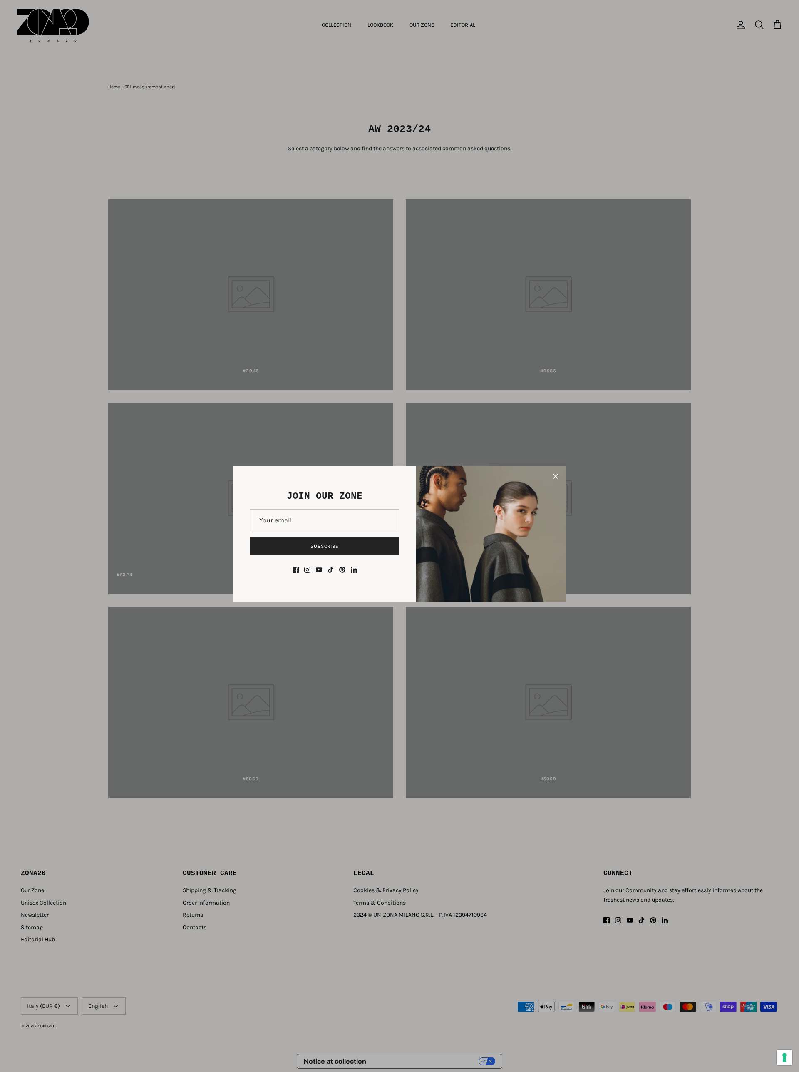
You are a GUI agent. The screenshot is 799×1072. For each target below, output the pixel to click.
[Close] (555, 476)
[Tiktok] (331, 570)
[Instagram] (307, 570)
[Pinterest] (342, 570)
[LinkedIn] (354, 570)
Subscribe (324, 546)
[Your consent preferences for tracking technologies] (784, 1057)
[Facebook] (296, 570)
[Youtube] (319, 570)
